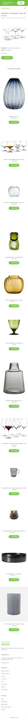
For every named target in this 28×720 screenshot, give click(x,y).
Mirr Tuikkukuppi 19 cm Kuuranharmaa (14, 624)
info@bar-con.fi (5, 662)
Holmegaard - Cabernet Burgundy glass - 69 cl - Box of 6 (14, 444)
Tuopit (2, 681)
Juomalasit (4, 679)
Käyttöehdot (4, 704)
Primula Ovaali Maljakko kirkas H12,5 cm (14, 202)
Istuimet (3, 676)
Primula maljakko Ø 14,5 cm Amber (14, 300)
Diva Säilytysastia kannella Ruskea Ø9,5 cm (14, 531)
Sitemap (3, 709)
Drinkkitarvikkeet (5, 673)
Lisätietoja (7, 57)
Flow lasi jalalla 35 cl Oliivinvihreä (14, 343)
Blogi (2, 699)
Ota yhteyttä (4, 701)
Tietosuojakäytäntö (6, 707)
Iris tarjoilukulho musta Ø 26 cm (14, 574)
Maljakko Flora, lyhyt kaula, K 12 (14, 400)
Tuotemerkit (10, 48)
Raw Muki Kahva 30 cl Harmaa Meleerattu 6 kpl (14, 488)
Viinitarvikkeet (4, 689)
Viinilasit (3, 687)
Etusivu (3, 18)
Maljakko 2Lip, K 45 (14, 116)
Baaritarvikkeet (5, 671)
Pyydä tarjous (21, 3)
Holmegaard (17, 48)
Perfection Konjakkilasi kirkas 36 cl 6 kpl (14, 159)
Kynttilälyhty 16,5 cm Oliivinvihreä (14, 257)
